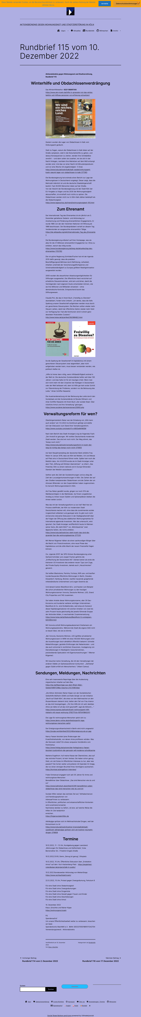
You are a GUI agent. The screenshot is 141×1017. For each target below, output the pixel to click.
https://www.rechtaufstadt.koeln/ (58, 875)
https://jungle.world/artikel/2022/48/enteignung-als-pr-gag (68, 731)
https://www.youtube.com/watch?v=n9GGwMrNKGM (66, 429)
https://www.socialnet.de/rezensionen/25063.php (65, 407)
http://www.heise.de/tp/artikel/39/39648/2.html (64, 317)
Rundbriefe (92, 942)
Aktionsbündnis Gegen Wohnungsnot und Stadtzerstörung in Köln (57, 24)
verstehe (104, 4)
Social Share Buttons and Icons (59, 1016)
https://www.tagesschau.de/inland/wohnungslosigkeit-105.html (70, 203)
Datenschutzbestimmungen (126, 4)
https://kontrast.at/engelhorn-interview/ (61, 770)
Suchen (22, 985)
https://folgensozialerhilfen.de (57, 816)
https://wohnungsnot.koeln (56, 910)
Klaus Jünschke (53, 947)
